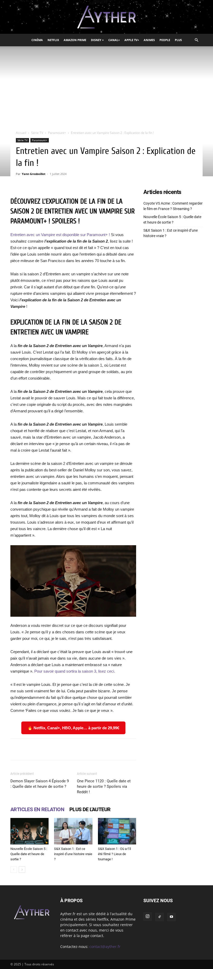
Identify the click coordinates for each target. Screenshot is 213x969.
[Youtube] (171, 917)
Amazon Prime (75, 40)
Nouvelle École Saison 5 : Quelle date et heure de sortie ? (28, 854)
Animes (149, 40)
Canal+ (114, 40)
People (164, 40)
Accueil (21, 133)
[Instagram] (147, 916)
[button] (196, 40)
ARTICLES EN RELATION (37, 809)
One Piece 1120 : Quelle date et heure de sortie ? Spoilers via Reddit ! (104, 786)
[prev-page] (13, 869)
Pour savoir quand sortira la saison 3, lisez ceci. (74, 671)
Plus (178, 40)
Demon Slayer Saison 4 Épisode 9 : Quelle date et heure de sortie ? (39, 784)
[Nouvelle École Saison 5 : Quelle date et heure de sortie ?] (29, 831)
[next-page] (22, 869)
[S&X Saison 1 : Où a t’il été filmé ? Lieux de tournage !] (117, 831)
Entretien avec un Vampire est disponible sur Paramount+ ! (60, 234)
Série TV (37, 133)
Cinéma (37, 40)
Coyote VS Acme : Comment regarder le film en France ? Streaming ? (173, 206)
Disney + (97, 40)
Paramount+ (57, 133)
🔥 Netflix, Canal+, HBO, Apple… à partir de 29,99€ (73, 728)
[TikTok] (159, 917)
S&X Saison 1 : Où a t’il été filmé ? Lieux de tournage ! (114, 854)
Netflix (53, 40)
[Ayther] (106, 17)
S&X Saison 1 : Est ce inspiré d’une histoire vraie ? (73, 854)
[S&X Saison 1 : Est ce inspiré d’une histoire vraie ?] (73, 831)
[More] (166, 749)
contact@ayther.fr (105, 946)
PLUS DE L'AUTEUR (89, 809)
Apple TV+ (131, 40)
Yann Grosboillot (33, 174)
